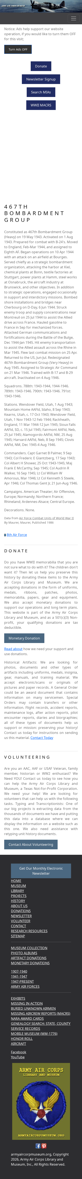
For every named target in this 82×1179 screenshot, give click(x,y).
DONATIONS (21, 911)
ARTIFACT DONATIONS (28, 958)
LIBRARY (17, 890)
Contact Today (41, 737)
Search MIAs (41, 92)
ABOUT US (19, 906)
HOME (16, 880)
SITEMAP (18, 936)
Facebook (18, 1052)
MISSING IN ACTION (27, 1003)
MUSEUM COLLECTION (29, 948)
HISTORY (18, 901)
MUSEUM (18, 885)
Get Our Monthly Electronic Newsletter (41, 871)
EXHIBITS (18, 998)
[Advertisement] (41, 160)
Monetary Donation (24, 638)
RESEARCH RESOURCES (29, 931)
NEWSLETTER (21, 916)
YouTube (18, 1057)
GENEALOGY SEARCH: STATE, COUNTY (40, 1023)
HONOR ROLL (22, 1038)
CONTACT (18, 926)
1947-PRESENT (22, 981)
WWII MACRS (41, 105)
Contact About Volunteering (31, 844)
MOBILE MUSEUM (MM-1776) (34, 1033)
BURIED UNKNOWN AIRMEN (33, 1008)
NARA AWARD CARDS (27, 1018)
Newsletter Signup (41, 79)
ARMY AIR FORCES (25, 986)
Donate (41, 66)
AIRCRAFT (18, 1043)
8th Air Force (17, 534)
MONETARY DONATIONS (30, 963)
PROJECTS (18, 896)
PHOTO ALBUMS (24, 953)
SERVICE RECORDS (25, 1028)
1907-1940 (19, 971)
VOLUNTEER (20, 921)
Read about (13, 649)
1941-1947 (19, 976)
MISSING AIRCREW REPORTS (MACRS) (40, 1013)
